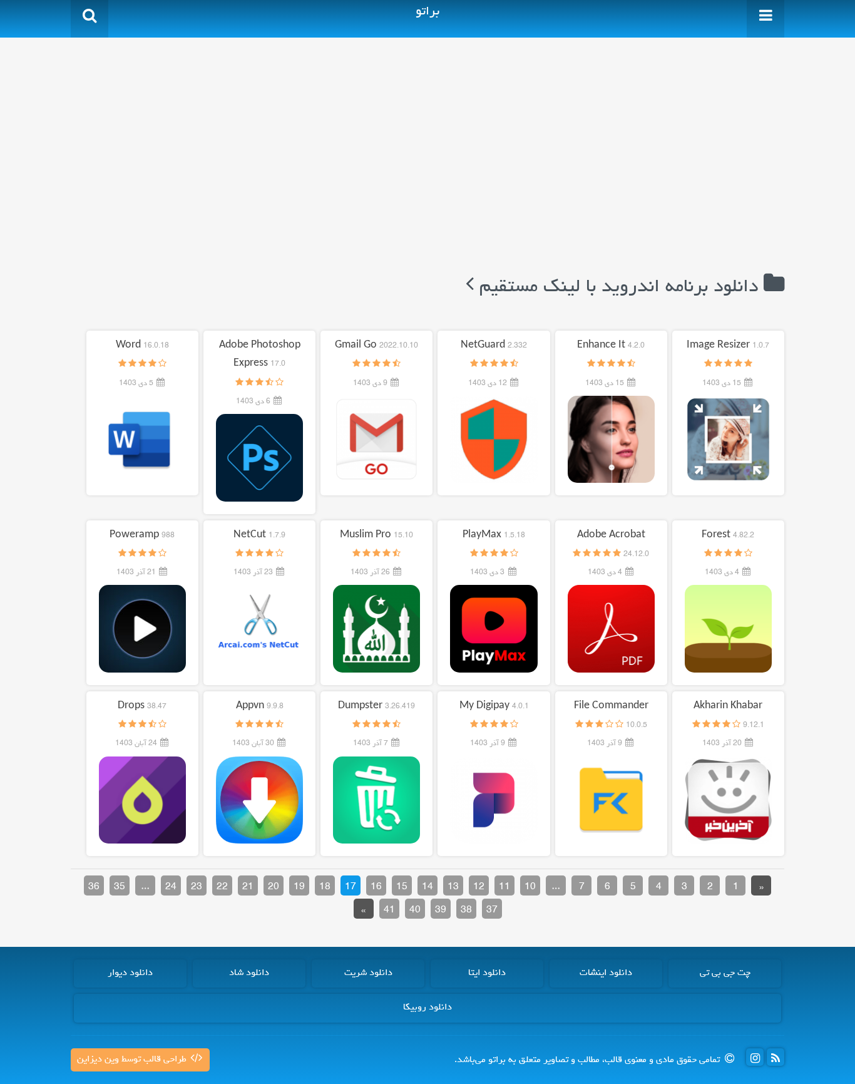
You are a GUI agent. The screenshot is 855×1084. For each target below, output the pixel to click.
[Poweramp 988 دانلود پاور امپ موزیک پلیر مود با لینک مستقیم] (142, 629)
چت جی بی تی (725, 973)
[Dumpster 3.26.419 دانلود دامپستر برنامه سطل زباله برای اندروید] (376, 800)
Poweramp (142, 535)
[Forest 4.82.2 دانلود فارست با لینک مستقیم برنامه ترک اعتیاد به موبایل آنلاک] (728, 629)
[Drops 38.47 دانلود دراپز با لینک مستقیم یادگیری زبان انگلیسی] (142, 800)
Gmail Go (376, 345)
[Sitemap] (775, 1057)
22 (222, 887)
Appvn (260, 706)
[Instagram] (755, 1057)
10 (530, 887)
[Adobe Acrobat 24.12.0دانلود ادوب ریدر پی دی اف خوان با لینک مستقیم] (611, 629)
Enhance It (611, 345)
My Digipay (494, 706)
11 (504, 887)
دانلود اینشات (606, 973)
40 (415, 910)
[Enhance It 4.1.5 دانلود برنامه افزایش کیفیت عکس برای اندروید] (611, 439)
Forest (728, 535)
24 (171, 887)
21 (247, 887)
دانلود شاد (249, 973)
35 (119, 887)
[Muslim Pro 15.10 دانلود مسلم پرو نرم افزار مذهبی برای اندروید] (376, 629)
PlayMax (494, 535)
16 (376, 887)
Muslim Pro (376, 535)
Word (142, 345)
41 (389, 910)
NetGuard (494, 345)
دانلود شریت (368, 973)
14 (427, 887)
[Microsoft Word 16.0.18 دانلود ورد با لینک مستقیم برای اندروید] (142, 439)
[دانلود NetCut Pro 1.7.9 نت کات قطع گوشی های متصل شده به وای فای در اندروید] (259, 629)
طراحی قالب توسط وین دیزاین (133, 1059)
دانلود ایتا (487, 973)
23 (196, 887)
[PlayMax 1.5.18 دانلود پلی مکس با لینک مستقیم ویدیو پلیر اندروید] (493, 629)
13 (453, 887)
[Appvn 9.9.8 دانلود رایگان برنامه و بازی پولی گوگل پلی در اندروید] (259, 800)
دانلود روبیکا (427, 1007)
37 (492, 910)
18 (324, 887)
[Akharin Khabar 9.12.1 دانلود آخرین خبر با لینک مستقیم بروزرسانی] (728, 800)
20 (273, 887)
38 (466, 910)
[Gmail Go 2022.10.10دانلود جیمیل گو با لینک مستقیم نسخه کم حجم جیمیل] (376, 439)
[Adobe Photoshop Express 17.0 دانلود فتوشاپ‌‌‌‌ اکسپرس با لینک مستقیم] (259, 457)
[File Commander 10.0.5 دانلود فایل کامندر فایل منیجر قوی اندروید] (611, 800)
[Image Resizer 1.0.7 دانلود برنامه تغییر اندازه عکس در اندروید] (728, 439)
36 (94, 887)
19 (299, 887)
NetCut (259, 535)
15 (401, 887)
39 (440, 910)
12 (478, 887)
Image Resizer (728, 345)
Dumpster (376, 706)
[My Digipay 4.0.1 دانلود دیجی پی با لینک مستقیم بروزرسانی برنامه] (493, 800)
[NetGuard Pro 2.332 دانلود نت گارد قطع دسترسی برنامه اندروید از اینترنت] (493, 439)
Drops (142, 706)
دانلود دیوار (130, 973)
